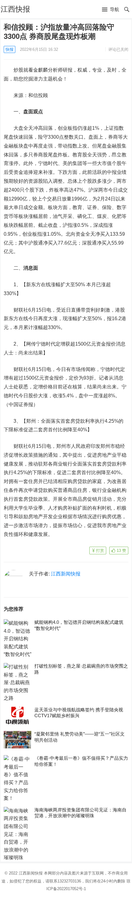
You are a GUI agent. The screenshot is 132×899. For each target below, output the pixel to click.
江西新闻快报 (65, 573)
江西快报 (15, 9)
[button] (110, 10)
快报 (10, 49)
